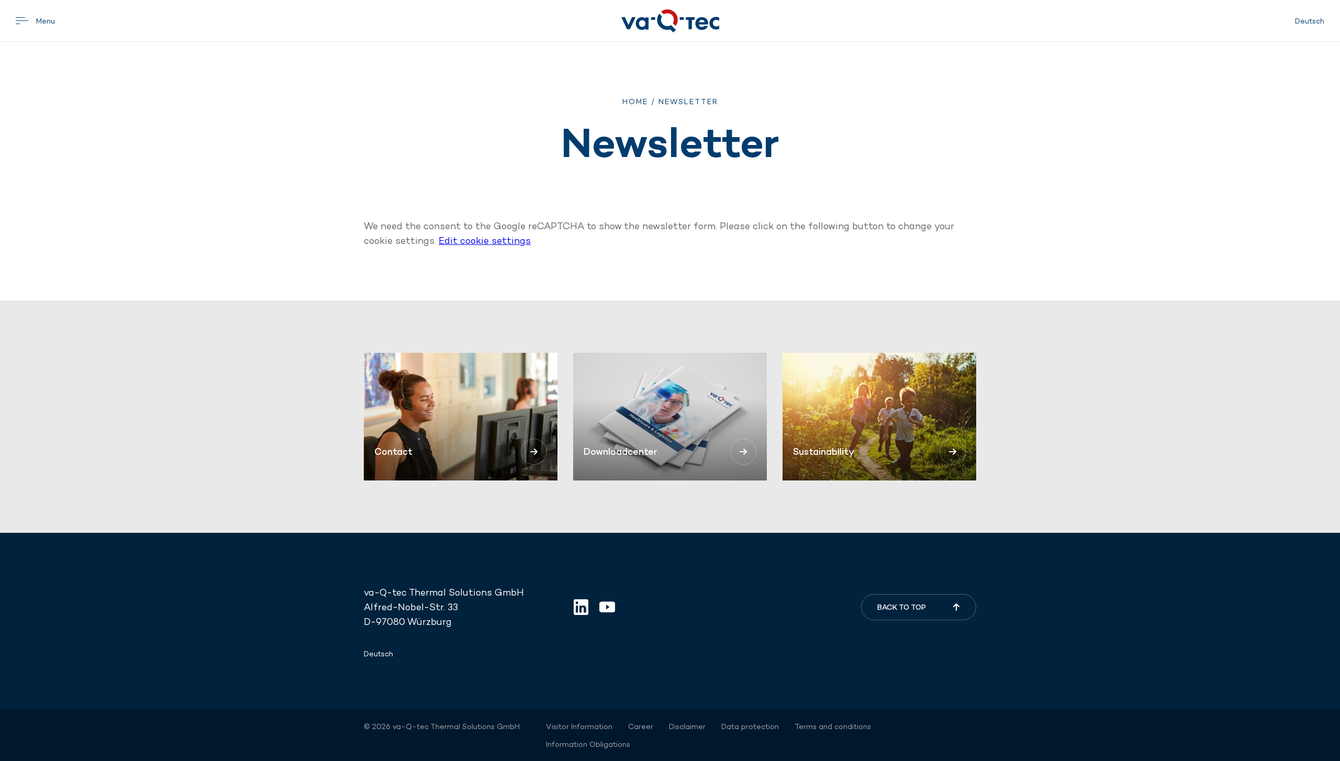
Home (635, 101)
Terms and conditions (833, 726)
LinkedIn (581, 607)
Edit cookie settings (485, 240)
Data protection (750, 726)
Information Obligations (588, 744)
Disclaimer (687, 726)
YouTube (607, 607)
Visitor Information (579, 726)
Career (640, 726)
